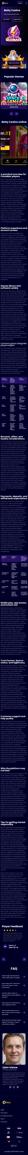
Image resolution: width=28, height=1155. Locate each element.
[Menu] (26, 3)
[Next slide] (25, 145)
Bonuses (8, 484)
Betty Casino (11, 222)
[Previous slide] (3, 145)
